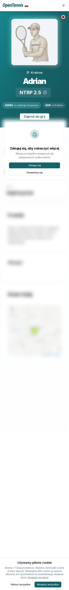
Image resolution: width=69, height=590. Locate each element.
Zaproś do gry (34, 116)
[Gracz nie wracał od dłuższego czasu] (63, 17)
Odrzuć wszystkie (20, 584)
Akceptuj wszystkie (48, 584)
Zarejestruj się (34, 172)
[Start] (15, 5)
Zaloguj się (34, 165)
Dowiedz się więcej (38, 577)
